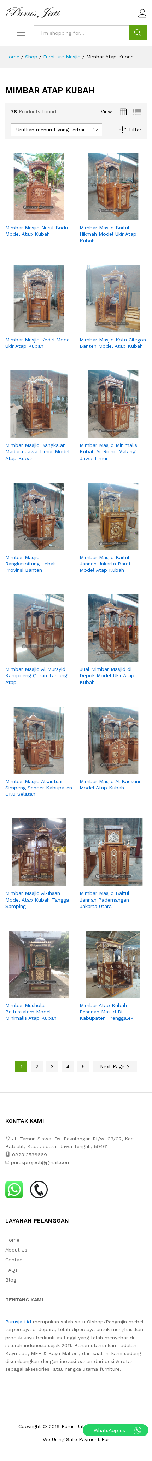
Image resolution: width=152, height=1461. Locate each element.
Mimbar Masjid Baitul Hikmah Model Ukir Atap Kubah (108, 234)
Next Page (113, 1066)
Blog (10, 1280)
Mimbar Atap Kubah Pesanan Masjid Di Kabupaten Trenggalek (106, 1011)
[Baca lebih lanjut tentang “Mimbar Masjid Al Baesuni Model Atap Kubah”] (105, 770)
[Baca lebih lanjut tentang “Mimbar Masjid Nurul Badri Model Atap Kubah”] (31, 216)
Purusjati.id (18, 1321)
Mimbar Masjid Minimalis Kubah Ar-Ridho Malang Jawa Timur (108, 451)
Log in (142, 17)
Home (12, 1240)
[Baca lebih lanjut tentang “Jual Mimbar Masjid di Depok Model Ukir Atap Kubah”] (105, 657)
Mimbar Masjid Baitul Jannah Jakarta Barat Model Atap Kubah (105, 563)
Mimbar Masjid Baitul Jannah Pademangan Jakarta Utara (104, 899)
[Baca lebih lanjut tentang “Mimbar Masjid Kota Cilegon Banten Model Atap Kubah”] (105, 328)
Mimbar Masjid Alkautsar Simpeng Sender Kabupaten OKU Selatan (38, 787)
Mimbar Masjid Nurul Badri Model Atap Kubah (36, 231)
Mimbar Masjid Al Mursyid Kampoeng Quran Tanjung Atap (36, 675)
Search (138, 32)
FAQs (11, 1270)
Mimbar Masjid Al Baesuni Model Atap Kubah (110, 784)
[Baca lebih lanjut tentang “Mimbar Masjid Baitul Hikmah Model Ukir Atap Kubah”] (105, 216)
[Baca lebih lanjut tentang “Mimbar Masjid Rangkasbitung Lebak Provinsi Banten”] (31, 546)
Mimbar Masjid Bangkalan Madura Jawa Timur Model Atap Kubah (37, 451)
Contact (14, 1259)
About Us (16, 1250)
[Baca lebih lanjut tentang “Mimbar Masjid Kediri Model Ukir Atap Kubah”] (31, 328)
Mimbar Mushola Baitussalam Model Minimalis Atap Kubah (31, 1011)
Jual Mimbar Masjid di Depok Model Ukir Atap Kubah (107, 675)
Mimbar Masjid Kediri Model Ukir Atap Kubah (38, 343)
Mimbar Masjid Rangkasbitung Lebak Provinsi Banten (30, 563)
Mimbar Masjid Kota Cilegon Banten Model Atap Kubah (113, 343)
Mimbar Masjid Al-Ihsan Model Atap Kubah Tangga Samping (37, 899)
